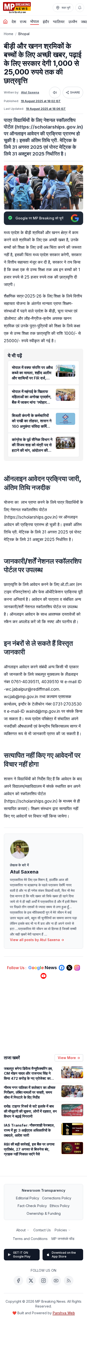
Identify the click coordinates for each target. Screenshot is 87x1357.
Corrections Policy (56, 1198)
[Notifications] (79, 7)
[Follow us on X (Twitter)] (69, 968)
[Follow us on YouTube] (43, 976)
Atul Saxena (30, 92)
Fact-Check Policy (32, 1206)
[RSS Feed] (68, 1280)
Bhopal (23, 34)
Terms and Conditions (30, 1239)
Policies (61, 1230)
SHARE (75, 92)
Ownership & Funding (44, 1213)
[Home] (5, 21)
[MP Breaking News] (17, 7)
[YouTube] (56, 1280)
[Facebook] (18, 1280)
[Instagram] (43, 1280)
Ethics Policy (60, 1206)
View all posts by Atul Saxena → (37, 940)
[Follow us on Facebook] (62, 968)
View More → (69, 1058)
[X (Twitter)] (31, 1280)
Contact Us (42, 1230)
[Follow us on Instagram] (77, 968)
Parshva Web (64, 1313)
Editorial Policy (27, 1198)
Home (8, 34)
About (21, 1230)
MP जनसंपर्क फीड (62, 1239)
